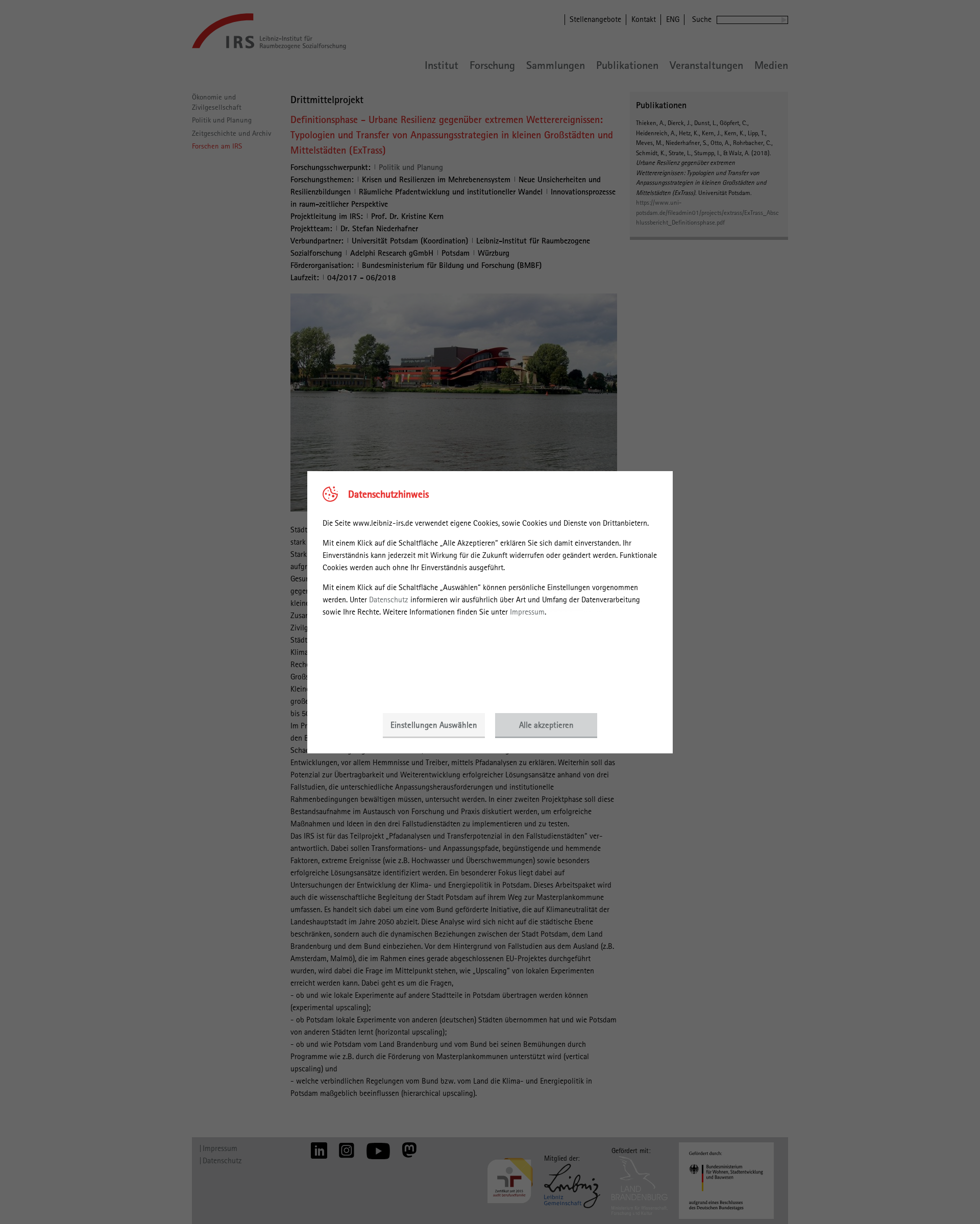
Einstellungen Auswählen (433, 725)
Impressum (527, 612)
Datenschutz (388, 599)
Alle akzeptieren (546, 725)
